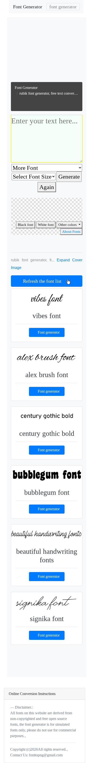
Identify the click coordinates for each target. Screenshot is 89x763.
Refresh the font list (44, 281)
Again (46, 187)
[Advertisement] (49, 50)
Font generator (48, 332)
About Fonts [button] (71, 231)
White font (46, 225)
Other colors (68, 225)
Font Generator (27, 6)
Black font (25, 225)
